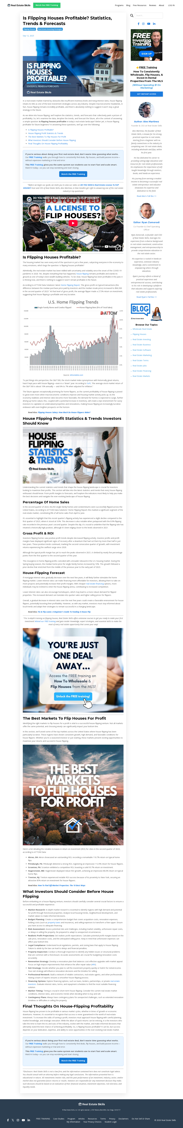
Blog (128, 5)
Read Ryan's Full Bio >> (147, 297)
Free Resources (139, 5)
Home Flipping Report (70, 285)
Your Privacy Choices (92, 1122)
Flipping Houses (138, 334)
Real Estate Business (140, 344)
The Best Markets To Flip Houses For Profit (47, 136)
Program (71, 1118)
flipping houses (29, 29)
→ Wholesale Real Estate (141, 329)
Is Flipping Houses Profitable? (41, 130)
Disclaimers (123, 1118)
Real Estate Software (140, 350)
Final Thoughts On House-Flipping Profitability (48, 143)
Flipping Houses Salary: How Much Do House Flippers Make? (64, 412)
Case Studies (58, 1118)
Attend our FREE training (45, 621)
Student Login (111, 1122)
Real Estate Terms (139, 360)
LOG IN (171, 5)
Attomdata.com (76, 375)
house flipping (82, 273)
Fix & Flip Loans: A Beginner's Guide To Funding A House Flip (64, 612)
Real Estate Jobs (138, 365)
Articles (81, 1118)
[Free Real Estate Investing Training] (146, 45)
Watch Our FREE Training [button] (47, 5)
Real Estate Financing (140, 371)
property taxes (54, 922)
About (161, 5)
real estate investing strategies (50, 29)
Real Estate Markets (140, 376)
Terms (103, 1118)
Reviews (152, 5)
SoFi (89, 383)
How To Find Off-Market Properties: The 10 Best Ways (61, 885)
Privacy (112, 1118)
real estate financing (95, 583)
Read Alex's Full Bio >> (146, 196)
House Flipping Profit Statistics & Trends (45, 133)
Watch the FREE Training (73, 174)
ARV (93, 964)
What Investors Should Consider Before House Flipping (52, 140)
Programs (119, 5)
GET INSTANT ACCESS (146, 94)
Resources (92, 1118)
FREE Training (36, 164)
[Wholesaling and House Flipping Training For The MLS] (73, 670)
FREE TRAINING (43, 1118)
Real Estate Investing (140, 339)
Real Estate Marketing (141, 355)
